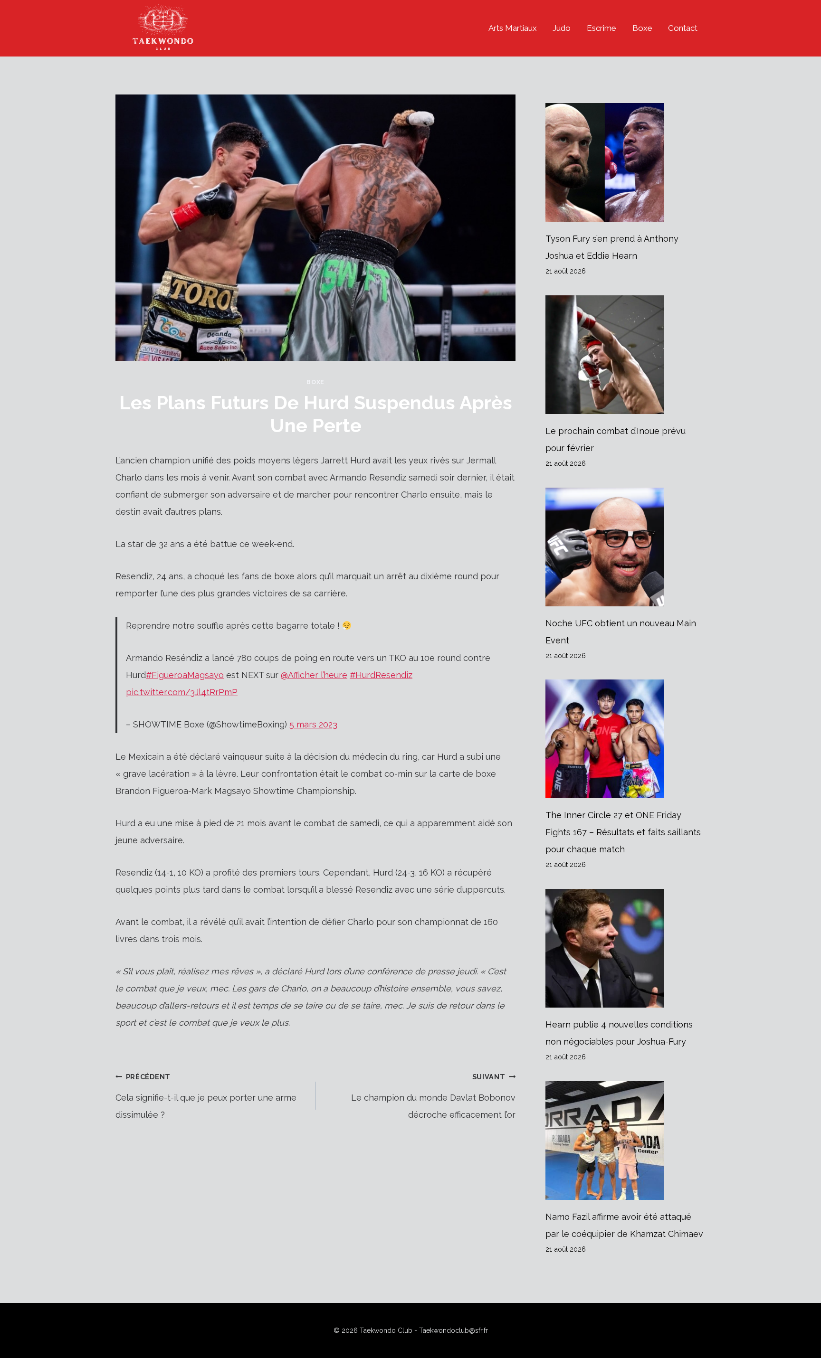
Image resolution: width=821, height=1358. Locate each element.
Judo (562, 28)
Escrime (601, 28)
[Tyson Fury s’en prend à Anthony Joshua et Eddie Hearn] (625, 162)
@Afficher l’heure (314, 675)
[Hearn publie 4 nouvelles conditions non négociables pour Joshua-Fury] (625, 948)
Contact (682, 28)
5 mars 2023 (313, 724)
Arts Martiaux (512, 28)
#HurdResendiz (381, 675)
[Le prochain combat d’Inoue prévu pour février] (625, 354)
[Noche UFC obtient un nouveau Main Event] (625, 547)
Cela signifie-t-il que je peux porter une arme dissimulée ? (205, 1096)
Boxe (642, 28)
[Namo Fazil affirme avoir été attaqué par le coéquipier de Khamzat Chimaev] (625, 1140)
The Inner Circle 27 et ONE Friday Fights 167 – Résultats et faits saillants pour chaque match (623, 832)
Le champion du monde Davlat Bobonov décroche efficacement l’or (433, 1096)
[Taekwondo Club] (162, 28)
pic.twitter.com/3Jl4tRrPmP (182, 692)
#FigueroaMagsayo (185, 675)
